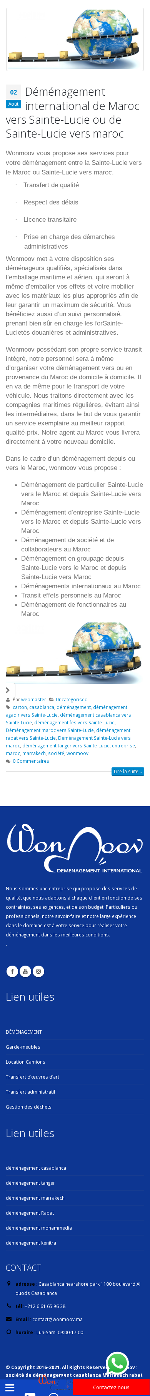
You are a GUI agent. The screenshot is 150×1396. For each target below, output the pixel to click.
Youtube (25, 971)
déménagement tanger (30, 1183)
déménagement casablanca (36, 1168)
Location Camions (25, 1062)
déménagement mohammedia (39, 1228)
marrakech (34, 753)
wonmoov (77, 753)
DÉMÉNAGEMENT (24, 1032)
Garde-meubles (23, 1047)
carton (20, 707)
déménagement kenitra (31, 1243)
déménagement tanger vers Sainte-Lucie (66, 745)
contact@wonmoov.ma (57, 1319)
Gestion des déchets (29, 1107)
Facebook (12, 971)
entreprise (123, 745)
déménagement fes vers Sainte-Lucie (74, 722)
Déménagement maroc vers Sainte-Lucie (50, 730)
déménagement (74, 707)
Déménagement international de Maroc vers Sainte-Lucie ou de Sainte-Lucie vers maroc (73, 112)
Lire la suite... (128, 771)
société (56, 753)
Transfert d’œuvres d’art (32, 1077)
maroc (13, 753)
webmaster (33, 699)
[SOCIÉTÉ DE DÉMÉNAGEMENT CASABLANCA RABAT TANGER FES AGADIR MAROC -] (59, 1383)
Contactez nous (111, 1387)
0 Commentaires (31, 761)
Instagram (38, 971)
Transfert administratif (30, 1092)
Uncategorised (72, 699)
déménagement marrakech (35, 1198)
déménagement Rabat (30, 1213)
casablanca (41, 707)
